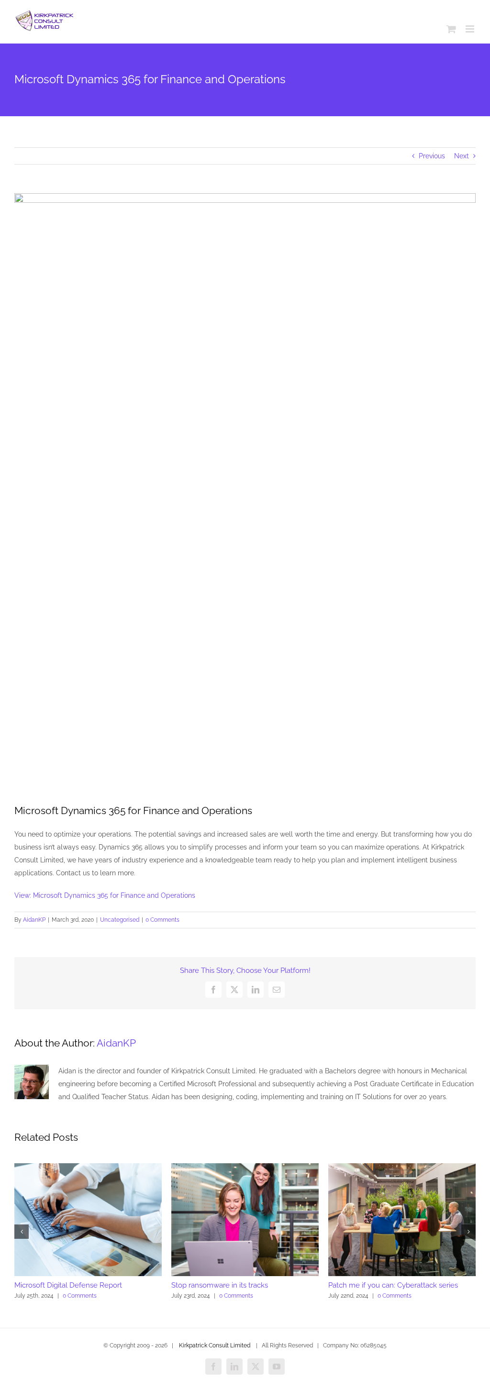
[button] (21, 1231)
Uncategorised (119, 919)
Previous (432, 156)
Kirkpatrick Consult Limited (215, 1345)
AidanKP (34, 919)
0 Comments (162, 919)
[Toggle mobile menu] (471, 29)
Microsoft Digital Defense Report (68, 1285)
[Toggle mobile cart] (451, 29)
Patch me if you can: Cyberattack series (393, 1285)
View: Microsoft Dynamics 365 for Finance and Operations (104, 895)
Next (461, 156)
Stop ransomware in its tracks (219, 1285)
